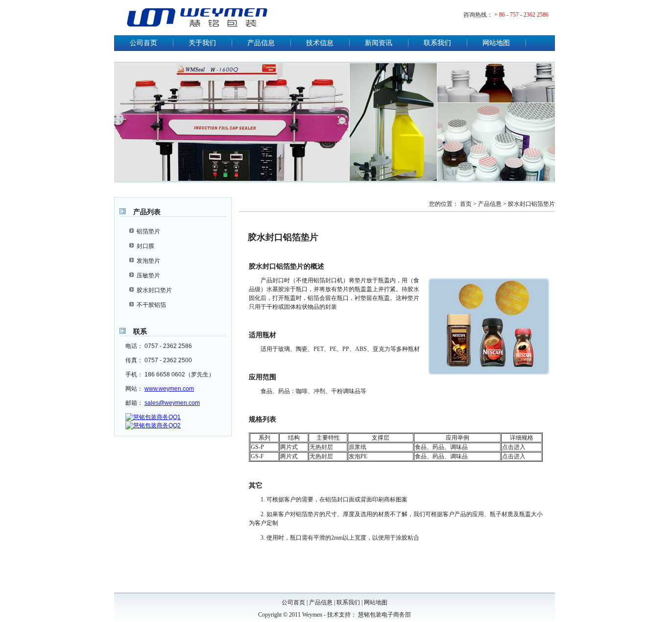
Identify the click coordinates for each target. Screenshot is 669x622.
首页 (466, 203)
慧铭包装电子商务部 (384, 614)
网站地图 (496, 43)
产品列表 (147, 212)
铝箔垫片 (148, 231)
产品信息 (261, 43)
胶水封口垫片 (154, 290)
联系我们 (437, 43)
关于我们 (202, 43)
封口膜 (145, 246)
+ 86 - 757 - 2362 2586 (521, 14)
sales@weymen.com (172, 402)
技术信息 (320, 43)
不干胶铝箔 (151, 304)
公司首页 (143, 43)
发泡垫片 (148, 260)
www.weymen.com (169, 388)
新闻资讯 (378, 43)
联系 (140, 331)
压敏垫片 (148, 275)
